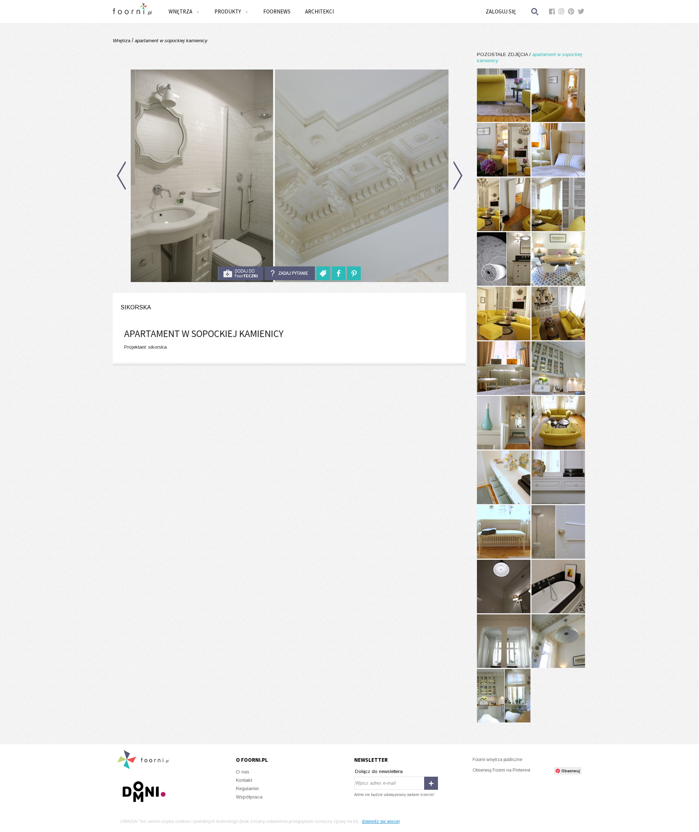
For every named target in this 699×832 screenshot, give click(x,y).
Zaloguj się (501, 11)
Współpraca (249, 797)
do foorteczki (240, 273)
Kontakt (244, 780)
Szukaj (535, 11)
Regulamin (247, 788)
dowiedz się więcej (381, 821)
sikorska (136, 307)
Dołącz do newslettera (379, 771)
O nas (242, 771)
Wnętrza (122, 40)
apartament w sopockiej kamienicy (170, 40)
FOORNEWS (277, 11)
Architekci (319, 11)
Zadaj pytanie (290, 273)
